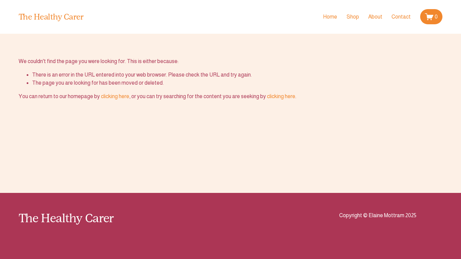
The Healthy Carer (51, 16)
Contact (401, 17)
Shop (353, 17)
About (375, 17)
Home (330, 17)
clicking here (115, 96)
